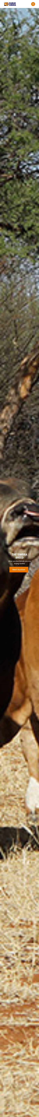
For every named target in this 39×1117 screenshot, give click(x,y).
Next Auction (18, 569)
